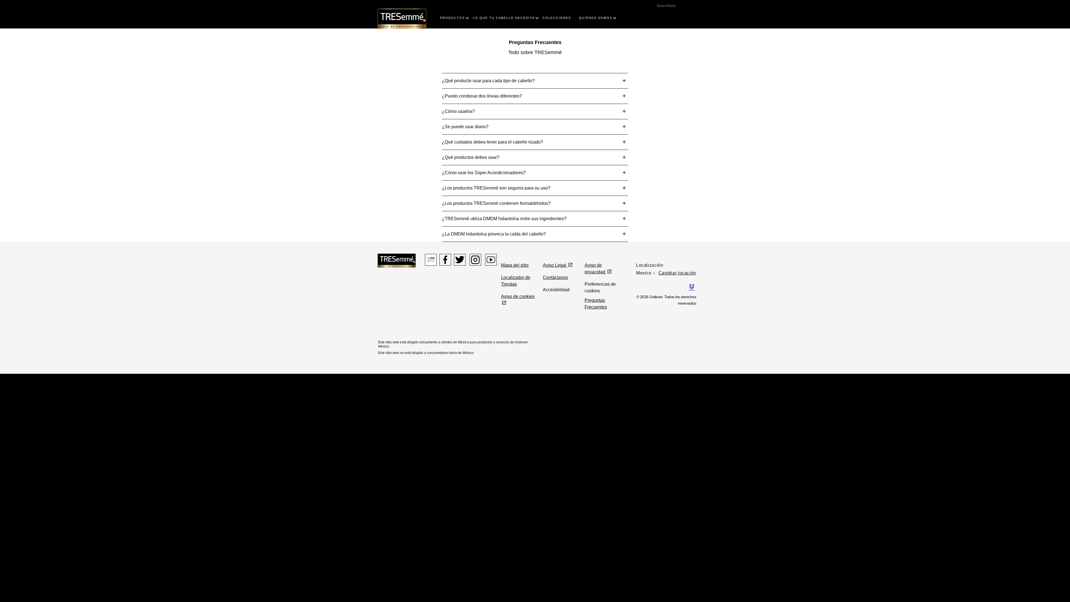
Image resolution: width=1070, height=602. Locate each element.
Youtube (491, 260)
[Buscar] (688, 12)
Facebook (445, 260)
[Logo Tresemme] (402, 18)
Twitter (460, 260)
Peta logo (431, 260)
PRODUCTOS (452, 18)
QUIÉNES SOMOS (595, 18)
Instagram (475, 260)
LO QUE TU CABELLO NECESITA (503, 18)
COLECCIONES (557, 18)
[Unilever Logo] (691, 287)
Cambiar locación (677, 273)
